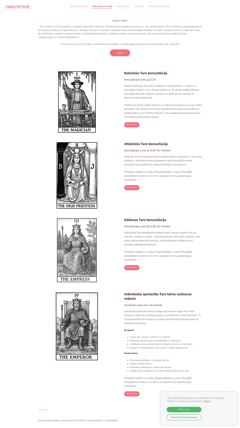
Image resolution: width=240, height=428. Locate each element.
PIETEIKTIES (131, 125)
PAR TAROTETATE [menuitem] (78, 6)
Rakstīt (120, 52)
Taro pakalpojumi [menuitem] (102, 6)
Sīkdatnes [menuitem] (42, 410)
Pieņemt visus (184, 409)
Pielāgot (207, 401)
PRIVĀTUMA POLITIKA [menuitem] (159, 6)
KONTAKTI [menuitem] (139, 6)
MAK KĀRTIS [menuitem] (123, 6)
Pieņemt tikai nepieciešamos (184, 417)
